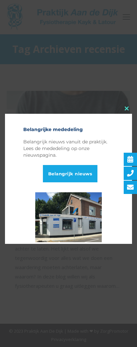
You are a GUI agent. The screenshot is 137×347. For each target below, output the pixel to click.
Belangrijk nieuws (70, 173)
